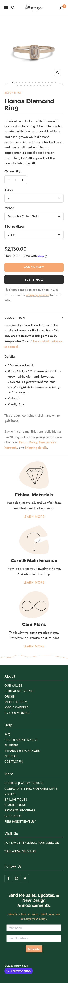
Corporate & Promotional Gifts (30, 788)
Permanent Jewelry (20, 821)
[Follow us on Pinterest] (25, 878)
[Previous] (5, 84)
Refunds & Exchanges (22, 751)
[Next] (62, 84)
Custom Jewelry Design (23, 783)
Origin (9, 696)
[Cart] (62, 7)
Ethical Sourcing (18, 691)
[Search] (13, 7)
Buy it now (34, 280)
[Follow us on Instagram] (17, 878)
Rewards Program (19, 810)
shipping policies (37, 295)
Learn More (34, 516)
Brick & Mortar (17, 713)
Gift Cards (13, 816)
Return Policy (28, 442)
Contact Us (13, 761)
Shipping (11, 745)
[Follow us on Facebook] (8, 878)
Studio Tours (15, 805)
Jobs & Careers (16, 707)
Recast (10, 794)
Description (14, 317)
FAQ (7, 734)
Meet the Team (15, 702)
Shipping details (36, 447)
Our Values (13, 685)
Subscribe (33, 949)
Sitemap (10, 756)
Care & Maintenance (21, 740)
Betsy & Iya (12, 92)
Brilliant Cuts (15, 799)
